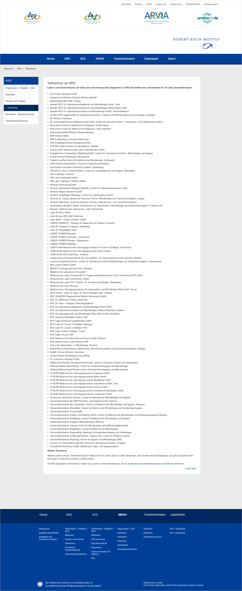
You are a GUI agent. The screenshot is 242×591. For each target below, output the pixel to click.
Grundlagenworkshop (127, 549)
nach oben (191, 468)
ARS (67, 58)
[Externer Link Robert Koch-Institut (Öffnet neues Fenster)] (197, 49)
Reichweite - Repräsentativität (19, 114)
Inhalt (149, 4)
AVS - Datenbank (177, 533)
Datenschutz (176, 4)
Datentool (148, 529)
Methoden (10, 94)
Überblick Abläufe (99, 543)
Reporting (121, 541)
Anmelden (126, 4)
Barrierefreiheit (193, 4)
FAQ (93, 558)
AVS (83, 58)
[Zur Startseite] (32, 23)
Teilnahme (122, 537)
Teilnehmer (70, 543)
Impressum (161, 4)
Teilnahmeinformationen (16, 121)
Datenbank (151, 58)
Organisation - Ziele (126, 529)
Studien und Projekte (15, 101)
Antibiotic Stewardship (49, 533)
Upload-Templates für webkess (100, 553)
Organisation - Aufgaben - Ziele (20, 88)
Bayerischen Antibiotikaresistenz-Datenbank (152, 463)
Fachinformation (124, 58)
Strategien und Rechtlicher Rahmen (48, 538)
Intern (171, 58)
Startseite (8, 68)
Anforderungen (211, 4)
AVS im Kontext (98, 539)
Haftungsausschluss (153, 537)
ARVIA (100, 58)
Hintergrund (44, 529)
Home (50, 58)
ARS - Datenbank (177, 529)
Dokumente (96, 548)
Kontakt (138, 4)
